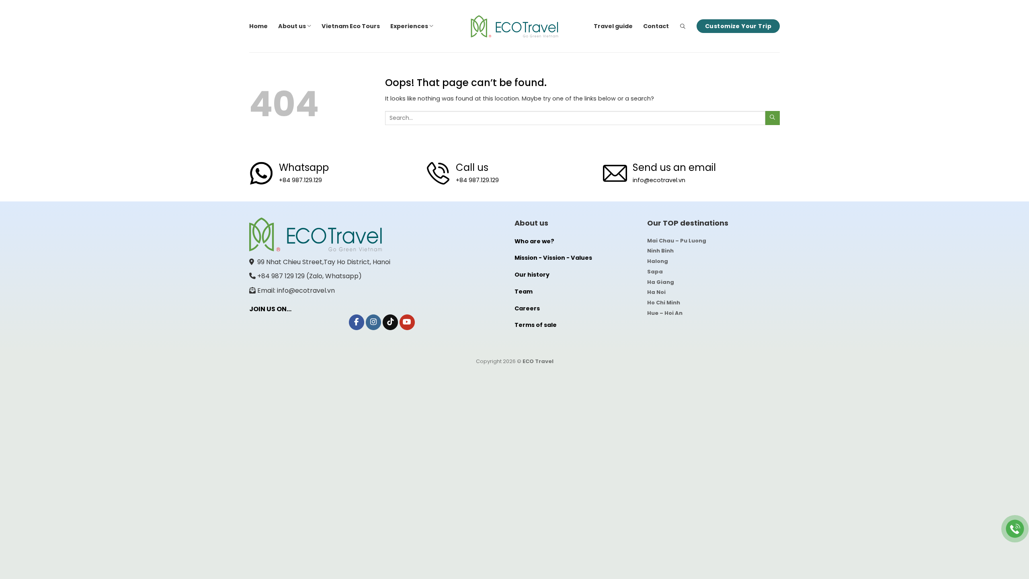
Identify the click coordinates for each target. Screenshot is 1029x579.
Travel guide (613, 26)
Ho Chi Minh (663, 302)
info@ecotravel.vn (659, 180)
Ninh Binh (660, 251)
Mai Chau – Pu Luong (676, 240)
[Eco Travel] (514, 26)
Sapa (655, 271)
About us (292, 26)
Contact (656, 26)
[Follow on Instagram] (373, 322)
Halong (657, 261)
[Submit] (772, 118)
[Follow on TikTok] (390, 322)
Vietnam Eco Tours (351, 26)
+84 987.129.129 (300, 180)
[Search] (682, 26)
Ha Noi (656, 292)
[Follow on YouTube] (407, 322)
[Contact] (1015, 529)
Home (258, 26)
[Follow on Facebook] (356, 322)
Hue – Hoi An (665, 313)
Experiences (409, 26)
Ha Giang (660, 282)
